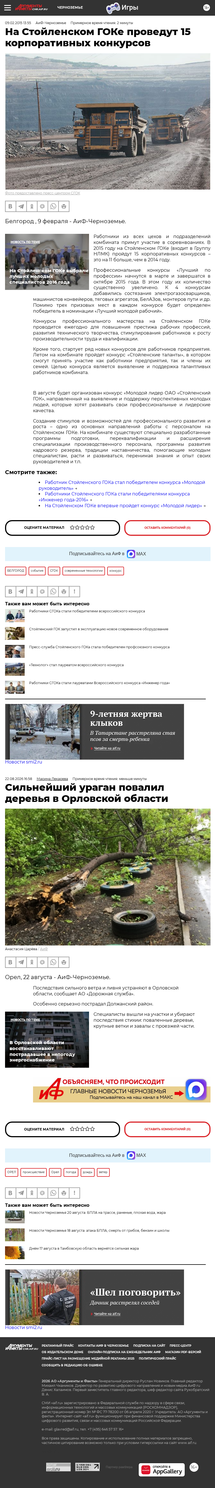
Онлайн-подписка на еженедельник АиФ (124, 1352)
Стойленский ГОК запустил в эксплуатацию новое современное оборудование (98, 629)
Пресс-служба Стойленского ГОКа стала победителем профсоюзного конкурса (99, 647)
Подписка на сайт (149, 1346)
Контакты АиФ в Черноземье (103, 1346)
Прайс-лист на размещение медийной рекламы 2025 (88, 1358)
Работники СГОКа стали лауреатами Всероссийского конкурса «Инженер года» (99, 683)
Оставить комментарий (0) (167, 528)
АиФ (44, 949)
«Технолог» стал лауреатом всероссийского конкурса (76, 665)
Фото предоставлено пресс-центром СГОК (42, 193)
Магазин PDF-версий (183, 1352)
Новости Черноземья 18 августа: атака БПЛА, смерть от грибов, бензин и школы (99, 1230)
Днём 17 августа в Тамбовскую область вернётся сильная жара (84, 1248)
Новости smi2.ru (23, 762)
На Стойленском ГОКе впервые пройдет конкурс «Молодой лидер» (123, 505)
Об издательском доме (62, 1352)
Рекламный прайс (58, 1346)
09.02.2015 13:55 (18, 23)
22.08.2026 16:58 (18, 779)
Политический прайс (157, 1358)
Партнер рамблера (119, 1467)
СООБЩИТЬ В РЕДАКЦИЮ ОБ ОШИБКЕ (72, 1365)
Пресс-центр (180, 1346)
